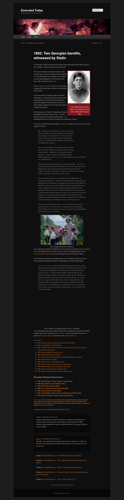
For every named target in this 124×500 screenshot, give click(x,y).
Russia (36, 403)
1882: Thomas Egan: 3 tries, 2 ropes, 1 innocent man (55, 381)
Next (101, 43)
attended (57, 86)
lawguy (38, 439)
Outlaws (73, 401)
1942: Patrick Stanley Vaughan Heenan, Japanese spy (54, 371)
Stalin (54, 81)
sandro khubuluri (76, 403)
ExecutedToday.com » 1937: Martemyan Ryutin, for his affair (62, 455)
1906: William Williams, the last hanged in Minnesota (53, 366)
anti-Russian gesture (46, 336)
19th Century (50, 400)
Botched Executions (60, 400)
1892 (53, 403)
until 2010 (61, 333)
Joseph (38, 417)
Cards (35, 37)
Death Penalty (41, 401)
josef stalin (61, 403)
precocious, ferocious (43, 86)
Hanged (59, 401)
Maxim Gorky (58, 157)
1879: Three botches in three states (49, 391)
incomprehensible (39, 254)
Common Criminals (83, 400)
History (64, 401)
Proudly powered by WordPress (62, 493)
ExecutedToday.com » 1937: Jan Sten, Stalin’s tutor (59, 479)
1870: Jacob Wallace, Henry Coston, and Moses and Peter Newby (59, 393)
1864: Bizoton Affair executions (47, 359)
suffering (48, 254)
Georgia (54, 401)
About (29, 37)
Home (23, 37)
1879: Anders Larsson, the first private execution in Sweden (56, 343)
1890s (49, 403)
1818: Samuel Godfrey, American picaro (50, 352)
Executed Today (32, 10)
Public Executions (81, 401)
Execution (49, 401)
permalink (50, 405)
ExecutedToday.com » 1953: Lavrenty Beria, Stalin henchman (62, 467)
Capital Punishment (71, 400)
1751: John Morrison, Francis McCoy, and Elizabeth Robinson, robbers (59, 357)
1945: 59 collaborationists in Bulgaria (48, 355)
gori (56, 403)
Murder (69, 401)
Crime (35, 401)
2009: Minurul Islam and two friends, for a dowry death (54, 364)
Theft (39, 403)
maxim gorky (67, 403)
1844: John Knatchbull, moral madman (49, 345)
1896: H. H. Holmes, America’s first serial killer (52, 388)
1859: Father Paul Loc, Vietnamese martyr (50, 362)
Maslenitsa (70, 328)
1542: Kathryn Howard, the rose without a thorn (52, 369)
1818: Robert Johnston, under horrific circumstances (55, 395)
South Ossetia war (70, 336)
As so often (64, 204)
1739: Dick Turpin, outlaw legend (48, 386)
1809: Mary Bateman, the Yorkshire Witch (51, 384)
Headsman (41, 43)
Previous (94, 43)
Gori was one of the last (45, 266)
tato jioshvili (85, 403)
